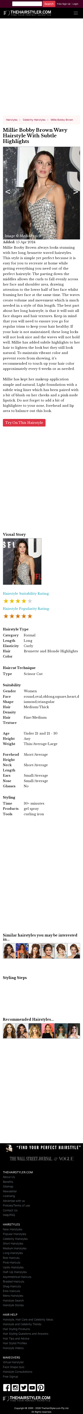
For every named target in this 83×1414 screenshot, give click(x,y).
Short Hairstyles (13, 1243)
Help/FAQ (9, 1215)
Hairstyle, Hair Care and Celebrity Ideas (28, 1319)
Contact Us (10, 1210)
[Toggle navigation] (75, 13)
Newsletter (10, 1191)
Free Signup (10, 1376)
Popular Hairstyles (14, 1234)
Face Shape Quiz (14, 1367)
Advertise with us (14, 1200)
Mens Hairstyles (13, 1295)
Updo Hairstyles (13, 1267)
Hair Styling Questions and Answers (25, 1333)
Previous (7, 193)
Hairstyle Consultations (17, 1371)
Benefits (8, 1181)
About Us (9, 1177)
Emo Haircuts (11, 1291)
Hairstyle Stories (13, 1305)
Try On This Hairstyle (24, 423)
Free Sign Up (63, 4)
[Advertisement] (41, 68)
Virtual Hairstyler (13, 1362)
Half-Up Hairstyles (15, 1272)
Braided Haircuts (13, 1281)
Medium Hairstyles (14, 1248)
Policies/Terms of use (16, 1205)
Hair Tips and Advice (16, 1338)
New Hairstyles (12, 1229)
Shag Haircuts (12, 1286)
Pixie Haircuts (11, 1262)
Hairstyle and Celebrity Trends (22, 1324)
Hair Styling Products (16, 1329)
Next (75, 193)
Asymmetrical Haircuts (17, 1276)
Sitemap (8, 1186)
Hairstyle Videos (13, 1348)
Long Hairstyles (13, 1253)
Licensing (9, 1196)
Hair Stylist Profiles (15, 1343)
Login (75, 4)
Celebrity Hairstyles (15, 1238)
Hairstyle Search (13, 1300)
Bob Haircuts (11, 1257)
